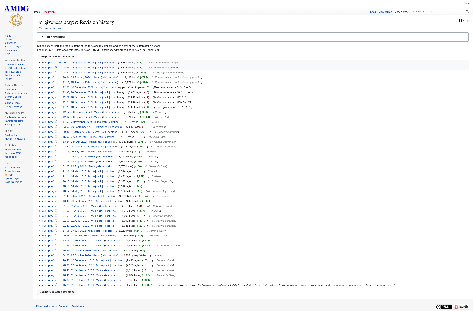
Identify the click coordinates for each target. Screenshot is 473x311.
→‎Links (155, 121)
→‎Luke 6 (154, 210)
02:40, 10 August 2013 (76, 146)
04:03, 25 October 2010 (77, 255)
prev (50, 62)
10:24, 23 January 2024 (77, 77)
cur (44, 67)
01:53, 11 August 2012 (76, 206)
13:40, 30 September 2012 (78, 201)
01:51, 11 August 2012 (76, 215)
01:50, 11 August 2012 (76, 220)
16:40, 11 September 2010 (78, 270)
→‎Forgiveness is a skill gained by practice (176, 77)
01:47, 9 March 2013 (75, 196)
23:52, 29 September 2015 (78, 126)
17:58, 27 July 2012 (74, 230)
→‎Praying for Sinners (157, 196)
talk (99, 62)
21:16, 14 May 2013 (74, 171)
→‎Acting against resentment (166, 72)
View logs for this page (50, 28)
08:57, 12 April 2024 (74, 72)
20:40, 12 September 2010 (78, 260)
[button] (252, 37)
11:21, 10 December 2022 (78, 97)
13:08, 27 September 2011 (78, 240)
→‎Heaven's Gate (155, 136)
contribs (108, 62)
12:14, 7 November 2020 (77, 112)
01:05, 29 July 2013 (74, 166)
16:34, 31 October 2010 (77, 250)
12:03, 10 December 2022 (78, 87)
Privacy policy (43, 306)
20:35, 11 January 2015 (77, 131)
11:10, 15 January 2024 (77, 82)
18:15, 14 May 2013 (74, 181)
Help (466, 20)
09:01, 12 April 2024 (74, 62)
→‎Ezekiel (150, 151)
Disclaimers (78, 306)
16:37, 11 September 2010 (78, 280)
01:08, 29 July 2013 (74, 161)
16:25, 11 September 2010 (78, 284)
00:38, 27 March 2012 (76, 235)
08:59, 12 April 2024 (74, 67)
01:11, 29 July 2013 (74, 151)
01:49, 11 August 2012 (76, 225)
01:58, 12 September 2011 (78, 245)
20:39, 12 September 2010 (78, 265)
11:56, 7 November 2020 (77, 121)
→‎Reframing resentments (162, 67)
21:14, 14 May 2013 (74, 176)
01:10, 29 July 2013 (74, 156)
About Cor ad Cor (61, 306)
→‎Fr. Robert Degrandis (164, 131)
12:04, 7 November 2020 (77, 117)
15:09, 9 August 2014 (75, 136)
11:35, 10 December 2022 (78, 92)
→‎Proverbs (159, 112)
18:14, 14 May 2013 (74, 191)
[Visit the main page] (16, 15)
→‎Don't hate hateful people (163, 62)
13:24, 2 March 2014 (75, 141)
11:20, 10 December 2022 (78, 102)
